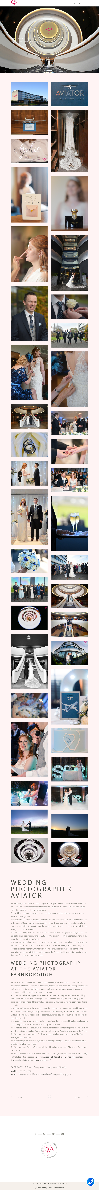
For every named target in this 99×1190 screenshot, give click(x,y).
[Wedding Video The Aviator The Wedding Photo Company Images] (29, 122)
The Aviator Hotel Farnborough (45, 1074)
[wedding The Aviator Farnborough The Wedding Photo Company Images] (29, 94)
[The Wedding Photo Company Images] (29, 151)
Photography (32, 38)
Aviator (21, 38)
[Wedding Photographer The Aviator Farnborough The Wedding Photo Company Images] (29, 618)
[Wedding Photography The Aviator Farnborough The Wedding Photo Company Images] (29, 517)
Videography (45, 38)
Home (13, 38)
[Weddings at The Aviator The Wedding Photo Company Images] (69, 94)
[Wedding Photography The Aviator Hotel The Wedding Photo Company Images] (69, 141)
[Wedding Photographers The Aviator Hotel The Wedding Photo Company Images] (29, 416)
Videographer (65, 1074)
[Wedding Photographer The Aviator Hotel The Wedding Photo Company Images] (29, 793)
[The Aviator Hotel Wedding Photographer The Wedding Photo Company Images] (69, 797)
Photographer (24, 1074)
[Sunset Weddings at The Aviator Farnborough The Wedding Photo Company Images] (69, 826)
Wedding (56, 38)
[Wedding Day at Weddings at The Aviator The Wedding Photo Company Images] (29, 195)
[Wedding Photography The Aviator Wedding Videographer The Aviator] (69, 263)
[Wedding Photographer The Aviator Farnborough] (29, 850)
